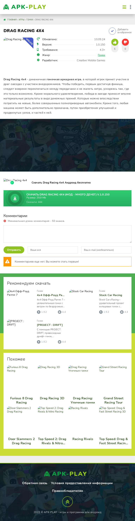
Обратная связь (34, 483)
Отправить (14, 250)
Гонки (101, 55)
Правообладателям (67, 491)
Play (28, 7)
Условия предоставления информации (82, 483)
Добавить (124, 31)
